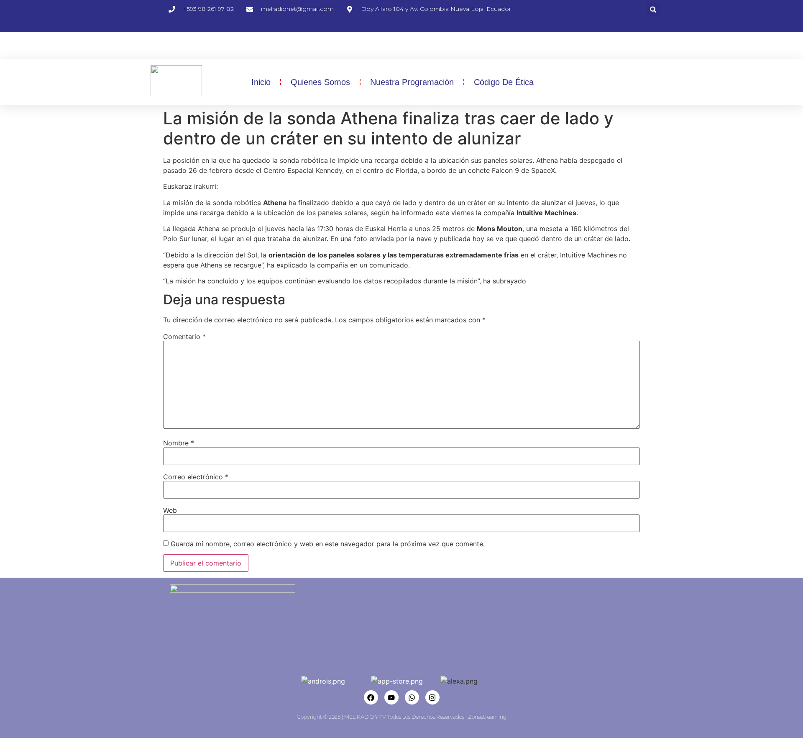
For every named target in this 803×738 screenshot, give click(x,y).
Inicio (261, 82)
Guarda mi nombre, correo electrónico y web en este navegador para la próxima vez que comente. (328, 543)
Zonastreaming (487, 717)
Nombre (178, 443)
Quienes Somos (320, 82)
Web (170, 510)
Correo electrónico (195, 476)
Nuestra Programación (412, 82)
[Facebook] (371, 697)
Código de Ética (504, 82)
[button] (653, 9)
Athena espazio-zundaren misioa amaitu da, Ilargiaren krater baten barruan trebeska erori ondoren (376, 186)
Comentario (184, 336)
